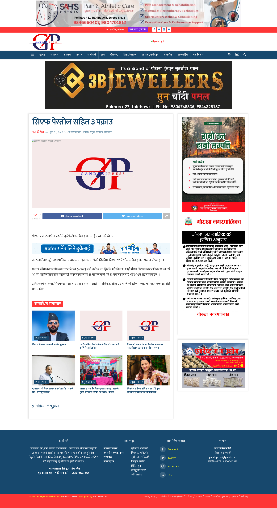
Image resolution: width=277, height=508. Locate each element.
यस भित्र (197, 54)
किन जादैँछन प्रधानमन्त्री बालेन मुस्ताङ (49, 344)
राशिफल (189, 496)
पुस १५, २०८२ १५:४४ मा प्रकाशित (65, 132)
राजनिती (92, 54)
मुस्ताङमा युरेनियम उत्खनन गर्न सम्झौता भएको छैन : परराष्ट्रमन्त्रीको (52, 390)
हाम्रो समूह (244, 496)
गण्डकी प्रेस (38, 132)
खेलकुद (114, 54)
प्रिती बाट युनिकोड (138, 29)
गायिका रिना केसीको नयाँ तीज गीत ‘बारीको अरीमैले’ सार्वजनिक (99, 346)
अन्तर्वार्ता (168, 54)
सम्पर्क (207, 496)
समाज (79, 54)
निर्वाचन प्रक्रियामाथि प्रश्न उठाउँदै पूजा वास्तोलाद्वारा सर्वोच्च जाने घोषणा (143, 390)
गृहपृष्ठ (42, 54)
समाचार (54, 54)
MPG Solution (100, 497)
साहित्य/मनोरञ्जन (150, 54)
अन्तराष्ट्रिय (183, 54)
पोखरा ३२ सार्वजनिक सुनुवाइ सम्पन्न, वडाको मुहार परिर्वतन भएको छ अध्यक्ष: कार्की (99, 390)
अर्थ (103, 54)
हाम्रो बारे (235, 496)
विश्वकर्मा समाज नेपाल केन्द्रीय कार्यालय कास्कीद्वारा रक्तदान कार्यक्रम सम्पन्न (145, 346)
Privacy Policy (149, 496)
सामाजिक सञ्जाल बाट (220, 496)
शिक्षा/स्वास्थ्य (130, 54)
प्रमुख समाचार (96, 132)
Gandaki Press (69, 497)
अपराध (67, 54)
